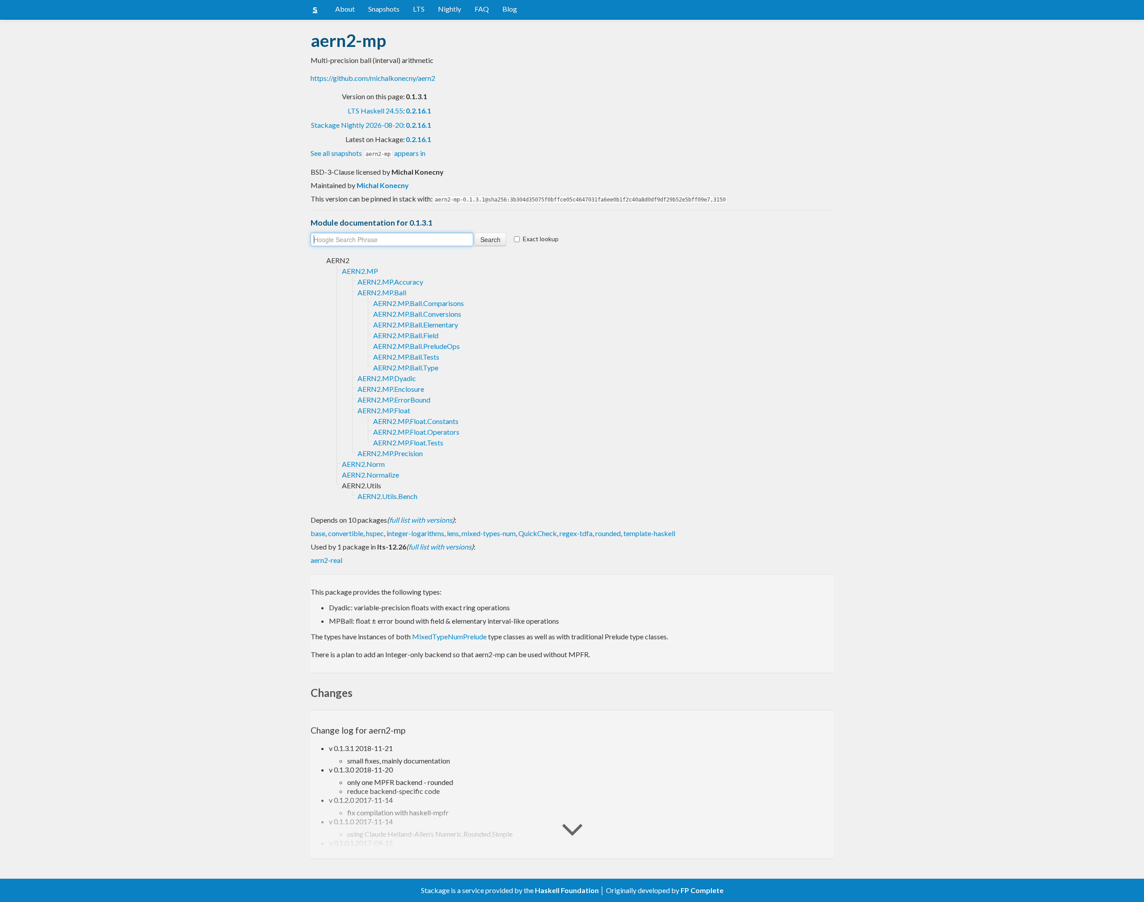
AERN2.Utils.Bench (387, 496)
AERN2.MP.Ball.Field (405, 335)
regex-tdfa (576, 533)
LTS (419, 8)
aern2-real (326, 560)
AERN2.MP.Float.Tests (408, 442)
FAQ (482, 8)
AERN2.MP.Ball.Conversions (417, 314)
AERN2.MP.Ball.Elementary (415, 324)
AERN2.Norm (363, 464)
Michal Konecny (383, 185)
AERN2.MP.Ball (382, 292)
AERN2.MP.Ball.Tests (406, 356)
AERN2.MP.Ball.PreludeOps (416, 346)
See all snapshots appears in (368, 153)
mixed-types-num (489, 533)
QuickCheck (537, 533)
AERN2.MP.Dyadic (387, 378)
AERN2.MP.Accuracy (390, 281)
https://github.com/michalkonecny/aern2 (373, 78)
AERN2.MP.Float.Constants (415, 421)
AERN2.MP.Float (384, 410)
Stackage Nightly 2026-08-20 (357, 125)
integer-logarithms (415, 533)
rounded (608, 533)
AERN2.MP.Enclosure (391, 389)
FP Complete (702, 890)
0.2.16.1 (418, 110)
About (345, 8)
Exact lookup (541, 239)
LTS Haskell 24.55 (375, 110)
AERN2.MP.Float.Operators (416, 432)
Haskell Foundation (567, 890)
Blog (509, 8)
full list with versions (420, 520)
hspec (375, 533)
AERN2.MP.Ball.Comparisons (418, 303)
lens (453, 533)
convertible (345, 533)
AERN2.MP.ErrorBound (394, 399)
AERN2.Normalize (370, 474)
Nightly (449, 8)
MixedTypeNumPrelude (449, 636)
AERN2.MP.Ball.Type (405, 367)
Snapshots (384, 8)
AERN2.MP (360, 271)
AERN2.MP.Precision (390, 453)
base (318, 533)
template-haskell (649, 533)
